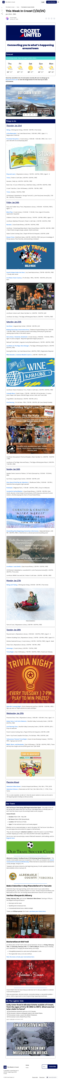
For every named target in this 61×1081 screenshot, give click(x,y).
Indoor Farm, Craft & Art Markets (16, 721)
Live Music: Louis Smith (13, 566)
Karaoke (8, 224)
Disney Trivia (10, 237)
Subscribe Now (51, 2)
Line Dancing (10, 402)
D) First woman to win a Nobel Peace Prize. (19, 1016)
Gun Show (9, 326)
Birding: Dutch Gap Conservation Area (17, 329)
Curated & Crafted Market (14, 491)
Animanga (9, 648)
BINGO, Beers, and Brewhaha (15, 744)
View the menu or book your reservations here (20, 957)
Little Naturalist (11, 133)
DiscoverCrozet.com (12, 79)
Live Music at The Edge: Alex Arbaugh (17, 346)
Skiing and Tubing (11, 585)
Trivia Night (10, 652)
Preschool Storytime (12, 139)
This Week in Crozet (10, 7)
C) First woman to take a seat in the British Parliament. (22, 1015)
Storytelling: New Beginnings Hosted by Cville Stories (22, 531)
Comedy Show (10, 393)
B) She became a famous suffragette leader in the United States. (25, 1013)
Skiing (8, 130)
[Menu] (58, 2)
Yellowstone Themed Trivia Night (16, 739)
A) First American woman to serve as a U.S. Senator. (21, 1011)
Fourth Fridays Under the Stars (15, 272)
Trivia (8, 177)
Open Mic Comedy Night (13, 706)
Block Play (9, 212)
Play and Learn (10, 174)
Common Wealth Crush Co (24, 355)
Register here (10, 838)
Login (42, 2)
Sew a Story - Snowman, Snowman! (16, 337)
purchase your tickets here (38, 911)
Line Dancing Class (12, 726)
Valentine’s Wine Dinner (13, 786)
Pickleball (9, 488)
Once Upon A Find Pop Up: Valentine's (17, 482)
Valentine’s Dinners (12, 789)
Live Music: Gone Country (13, 278)
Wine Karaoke (10, 355)
